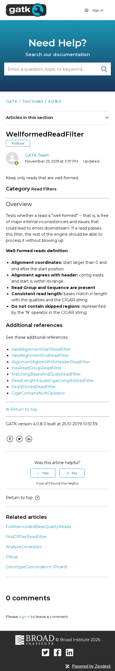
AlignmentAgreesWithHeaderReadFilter (50, 361)
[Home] (26, 9)
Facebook (10, 443)
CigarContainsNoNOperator (38, 393)
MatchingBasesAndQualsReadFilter (46, 374)
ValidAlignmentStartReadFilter (41, 349)
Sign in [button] (98, 10)
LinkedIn (29, 443)
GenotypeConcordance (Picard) (36, 566)
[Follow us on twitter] (45, 652)
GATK (11, 101)
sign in (24, 616)
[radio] (43, 473)
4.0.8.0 (54, 101)
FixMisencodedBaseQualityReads (38, 526)
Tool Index (32, 101)
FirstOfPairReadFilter (26, 536)
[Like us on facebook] (57, 652)
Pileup (12, 556)
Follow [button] (18, 143)
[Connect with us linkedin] (69, 652)
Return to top (23, 409)
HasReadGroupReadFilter (36, 368)
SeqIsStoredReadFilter (33, 386)
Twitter (19, 443)
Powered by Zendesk (91, 666)
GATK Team (37, 155)
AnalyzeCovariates (24, 546)
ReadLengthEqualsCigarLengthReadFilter (52, 380)
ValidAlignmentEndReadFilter (40, 355)
